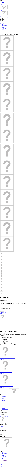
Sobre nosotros (3, 399)
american (4, 416)
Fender (6, 416)
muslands (1, 416)
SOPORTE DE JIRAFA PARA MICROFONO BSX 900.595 (7, 358)
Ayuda (2, 458)
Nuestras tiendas (4, 396)
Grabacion (3, 27)
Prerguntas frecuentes (5, 460)
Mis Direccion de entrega (5, 409)
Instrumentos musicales (4, 25)
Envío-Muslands (4, 2)
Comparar (1, 426)
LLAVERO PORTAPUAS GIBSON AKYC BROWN (6, 386)
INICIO (3, 24)
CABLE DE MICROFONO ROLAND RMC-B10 (6, 372)
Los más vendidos (4, 404)
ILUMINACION (4, 28)
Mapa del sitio (3, 397)
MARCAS (3, 29)
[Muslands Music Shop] (4, 14)
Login (2, 461)
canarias (9, 416)
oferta (8, 416)
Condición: (1, 300)
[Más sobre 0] (7, 448)
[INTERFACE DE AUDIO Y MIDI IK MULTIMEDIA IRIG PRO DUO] (7, 50)
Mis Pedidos (3, 408)
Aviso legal (3, 398)
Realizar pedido (2, 23)
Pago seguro (3, 400)
